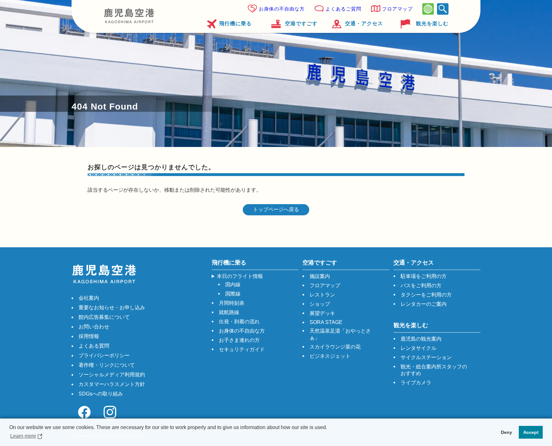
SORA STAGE (326, 322)
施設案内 (320, 276)
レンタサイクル (418, 348)
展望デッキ (322, 313)
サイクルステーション (426, 357)
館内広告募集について (104, 317)
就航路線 (229, 312)
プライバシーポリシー (104, 355)
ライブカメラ (416, 382)
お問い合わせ (94, 326)
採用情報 (89, 336)
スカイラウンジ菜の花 (335, 347)
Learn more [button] (23, 436)
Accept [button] (531, 432)
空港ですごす (301, 23)
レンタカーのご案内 (424, 304)
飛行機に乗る (235, 23)
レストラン (322, 294)
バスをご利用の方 (421, 285)
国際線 (233, 293)
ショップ (320, 304)
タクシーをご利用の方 (426, 294)
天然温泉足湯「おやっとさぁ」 (340, 334)
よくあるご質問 (343, 9)
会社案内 (89, 298)
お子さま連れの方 (239, 340)
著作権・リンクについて (107, 365)
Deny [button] (506, 432)
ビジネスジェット (330, 356)
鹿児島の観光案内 (421, 339)
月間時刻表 (231, 303)
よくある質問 (94, 346)
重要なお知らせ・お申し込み (112, 307)
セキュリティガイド (242, 349)
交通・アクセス (364, 23)
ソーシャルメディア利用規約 (112, 374)
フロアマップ (397, 9)
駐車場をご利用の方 (424, 276)
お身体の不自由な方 (282, 9)
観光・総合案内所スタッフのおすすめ (434, 370)
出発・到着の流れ (239, 321)
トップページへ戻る (276, 209)
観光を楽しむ (432, 23)
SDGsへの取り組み (101, 393)
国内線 (233, 284)
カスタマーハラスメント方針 (112, 384)
